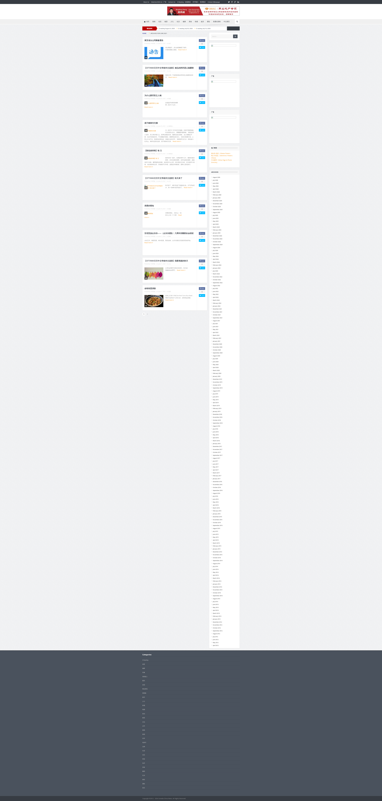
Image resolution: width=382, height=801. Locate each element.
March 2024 (216, 262)
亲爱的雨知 (149, 205)
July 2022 (215, 288)
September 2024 (217, 244)
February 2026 (217, 195)
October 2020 (217, 350)
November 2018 (217, 417)
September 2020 (217, 353)
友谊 (143, 685)
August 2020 (216, 356)
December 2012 (217, 622)
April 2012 (216, 645)
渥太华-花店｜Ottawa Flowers (220, 153)
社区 (159, 21)
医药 (143, 681)
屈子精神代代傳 (151, 123)
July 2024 (215, 250)
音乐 (143, 788)
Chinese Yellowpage (214, 2)
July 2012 (215, 637)
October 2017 (217, 452)
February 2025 (217, 230)
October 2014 (217, 558)
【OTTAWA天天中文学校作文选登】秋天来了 (163, 178)
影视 (143, 705)
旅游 (143, 734)
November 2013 (217, 590)
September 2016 (217, 490)
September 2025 (217, 209)
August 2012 (216, 634)
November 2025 (217, 204)
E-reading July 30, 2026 (185, 28)
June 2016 (215, 499)
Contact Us (171, 2)
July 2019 (215, 394)
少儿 (172, 21)
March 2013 (216, 613)
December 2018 (217, 414)
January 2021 (216, 341)
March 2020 (216, 370)
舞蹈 (143, 771)
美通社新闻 (217, 21)
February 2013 (217, 616)
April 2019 (216, 402)
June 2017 (215, 464)
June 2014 (215, 569)
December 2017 (217, 446)
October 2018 (217, 420)
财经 (143, 779)
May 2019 (215, 400)
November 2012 (217, 625)
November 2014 (217, 555)
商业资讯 (145, 689)
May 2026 (215, 186)
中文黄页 (227, 21)
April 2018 (216, 438)
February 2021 (217, 338)
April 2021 (216, 332)
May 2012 (215, 642)
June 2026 (215, 183)
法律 (143, 746)
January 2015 (216, 549)
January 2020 (216, 376)
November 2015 (217, 520)
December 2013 (217, 587)
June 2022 (215, 291)
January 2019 (216, 411)
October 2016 (217, 487)
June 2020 (215, 362)
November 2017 (217, 449)
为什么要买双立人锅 (152, 95)
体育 (143, 664)
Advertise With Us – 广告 (158, 2)
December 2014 (217, 552)
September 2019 (217, 388)
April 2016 (216, 505)
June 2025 (215, 218)
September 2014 (217, 560)
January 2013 (216, 619)
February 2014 (217, 581)
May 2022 (215, 294)
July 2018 (215, 429)
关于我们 (195, 2)
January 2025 (216, 233)
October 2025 (217, 206)
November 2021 (217, 312)
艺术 (143, 775)
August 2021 (216, 321)
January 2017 (216, 479)
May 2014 (215, 572)
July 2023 (215, 271)
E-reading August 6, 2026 (167, 28)
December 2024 (217, 236)
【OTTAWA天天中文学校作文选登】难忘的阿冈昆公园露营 (169, 68)
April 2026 (216, 189)
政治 (143, 714)
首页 (147, 21)
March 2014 (216, 578)
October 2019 (217, 385)
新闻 (153, 21)
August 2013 (216, 599)
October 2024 (217, 242)
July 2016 (215, 496)
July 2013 (215, 601)
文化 (143, 722)
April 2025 (216, 224)
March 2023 (216, 274)
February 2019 (217, 408)
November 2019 (217, 382)
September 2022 (217, 283)
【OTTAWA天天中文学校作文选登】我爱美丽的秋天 (166, 260)
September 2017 (217, 455)
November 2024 (217, 239)
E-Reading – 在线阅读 (184, 2)
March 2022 (216, 300)
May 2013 (215, 607)
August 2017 (216, 458)
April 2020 (216, 367)
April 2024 (216, 259)
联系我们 (203, 2)
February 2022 (217, 303)
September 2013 (217, 596)
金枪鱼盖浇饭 (150, 288)
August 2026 (216, 177)
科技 (143, 759)
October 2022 (217, 280)
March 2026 (216, 192)
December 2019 (217, 379)
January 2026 (216, 198)
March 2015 (216, 543)
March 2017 (216, 473)
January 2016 (216, 514)
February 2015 (217, 546)
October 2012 (217, 628)
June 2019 (215, 397)
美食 (190, 21)
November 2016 (217, 484)
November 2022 (217, 277)
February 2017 (217, 476)
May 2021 (215, 329)
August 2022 (216, 285)
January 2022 (216, 306)
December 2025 (217, 201)
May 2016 (215, 502)
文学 (143, 726)
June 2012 (215, 639)
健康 (184, 21)
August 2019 (216, 391)
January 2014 (216, 584)
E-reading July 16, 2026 (203, 28)
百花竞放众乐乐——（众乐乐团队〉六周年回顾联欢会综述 (169, 233)
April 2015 (216, 540)
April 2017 (216, 470)
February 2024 (217, 265)
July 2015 (215, 531)
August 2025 (216, 212)
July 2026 (215, 180)
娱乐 (202, 21)
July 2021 (215, 323)
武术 (143, 738)
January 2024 (216, 268)
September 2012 (217, 631)
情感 (196, 21)
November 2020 (217, 347)
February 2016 (217, 511)
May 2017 (215, 467)
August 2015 (216, 528)
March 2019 (216, 405)
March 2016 (216, 508)
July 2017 (215, 461)
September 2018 (217, 423)
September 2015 (217, 525)
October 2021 (217, 315)
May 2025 (215, 221)
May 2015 (215, 537)
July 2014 (215, 566)
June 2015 (215, 534)
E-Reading (145, 660)
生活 (178, 21)
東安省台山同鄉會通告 (153, 40)
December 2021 (217, 309)
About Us (146, 2)
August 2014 (216, 563)
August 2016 (216, 493)
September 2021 (217, 318)
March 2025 (216, 227)
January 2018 (216, 443)
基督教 (144, 693)
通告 (208, 21)
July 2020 (215, 359)
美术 (143, 763)
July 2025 (215, 215)
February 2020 (217, 373)
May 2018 (215, 435)
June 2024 (215, 253)
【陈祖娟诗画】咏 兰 (153, 150)
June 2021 (215, 326)
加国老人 (170, 126)
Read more (182, 50)
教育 (166, 21)
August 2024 (216, 247)
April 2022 (216, 297)
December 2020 (217, 344)
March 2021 (216, 335)
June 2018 (215, 432)
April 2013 (216, 610)
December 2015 (217, 517)
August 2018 (216, 426)
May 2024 (215, 256)
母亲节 (144, 742)
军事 (143, 672)
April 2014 (216, 575)
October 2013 (217, 593)
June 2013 (215, 604)
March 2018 (216, 441)
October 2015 (217, 522)
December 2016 (217, 481)
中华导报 (153, 43)
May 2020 (215, 364)
